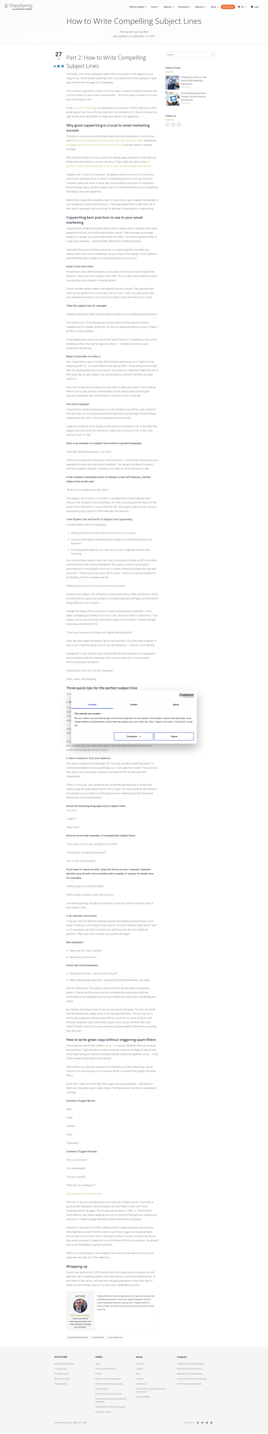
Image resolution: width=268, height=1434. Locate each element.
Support (139, 1379)
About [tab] (176, 704)
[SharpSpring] (41, 6)
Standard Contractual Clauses (109, 1384)
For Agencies (60, 1369)
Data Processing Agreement (108, 1379)
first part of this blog (84, 107)
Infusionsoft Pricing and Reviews (192, 1379)
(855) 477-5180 (80, 1423)
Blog (138, 1374)
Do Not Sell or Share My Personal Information (151, 1390)
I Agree (174, 736)
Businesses (183, 7)
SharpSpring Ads (62, 1379)
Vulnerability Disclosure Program (110, 1407)
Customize (132, 736)
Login (256, 7)
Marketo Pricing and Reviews (190, 1374)
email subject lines (115, 1337)
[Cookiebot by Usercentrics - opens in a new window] (181, 695)
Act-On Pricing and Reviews (189, 1384)
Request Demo (61, 1384)
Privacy (98, 1374)
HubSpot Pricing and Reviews (190, 1364)
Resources (199, 7)
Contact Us (141, 1384)
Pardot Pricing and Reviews (189, 1369)
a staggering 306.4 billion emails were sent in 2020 (94, 144)
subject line (110, 1045)
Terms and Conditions (105, 1369)
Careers (139, 1369)
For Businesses (61, 1374)
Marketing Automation (64, 1364)
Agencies (168, 7)
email (69, 929)
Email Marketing (98, 1337)
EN (242, 7)
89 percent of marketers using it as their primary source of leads (107, 140)
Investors (140, 1364)
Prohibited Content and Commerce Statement (111, 1400)
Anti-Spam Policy (103, 1412)
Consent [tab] (92, 704)
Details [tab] (134, 704)
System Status (102, 1389)
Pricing (154, 7)
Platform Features (136, 7)
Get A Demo (228, 7)
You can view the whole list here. (84, 1193)
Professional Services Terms (108, 1394)
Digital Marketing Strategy (78, 1337)
